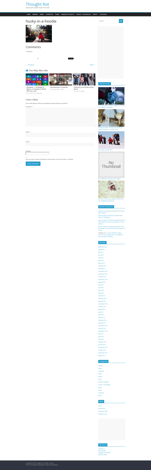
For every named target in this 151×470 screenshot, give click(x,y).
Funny (57, 14)
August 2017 (101, 249)
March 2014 (101, 317)
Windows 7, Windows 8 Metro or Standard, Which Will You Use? (36, 89)
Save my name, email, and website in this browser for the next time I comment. (49, 159)
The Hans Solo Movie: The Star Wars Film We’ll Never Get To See (111, 228)
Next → (93, 65)
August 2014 (101, 309)
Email (28, 142)
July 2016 (100, 285)
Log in (100, 406)
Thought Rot (37, 4)
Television (103, 14)
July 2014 (100, 312)
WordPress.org (102, 414)
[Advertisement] (110, 52)
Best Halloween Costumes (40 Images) (109, 179)
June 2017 (101, 255)
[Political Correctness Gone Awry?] (84, 74)
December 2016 (102, 271)
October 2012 (102, 350)
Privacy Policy (102, 451)
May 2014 (101, 315)
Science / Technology (83, 14)
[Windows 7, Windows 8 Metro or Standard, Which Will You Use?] (37, 74)
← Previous (30, 65)
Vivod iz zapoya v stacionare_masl (107, 220)
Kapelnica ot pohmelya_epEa (106, 211)
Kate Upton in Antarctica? (105, 150)
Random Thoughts (67, 14)
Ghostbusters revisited (59, 87)
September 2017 (103, 247)
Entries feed (101, 408)
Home (28, 14)
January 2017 (102, 268)
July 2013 (100, 334)
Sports (95, 14)
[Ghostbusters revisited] (60, 74)
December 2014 (102, 304)
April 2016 (101, 293)
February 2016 (102, 298)
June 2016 (101, 287)
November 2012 (102, 347)
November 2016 (102, 274)
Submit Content (102, 454)
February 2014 (102, 320)
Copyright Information (104, 452)
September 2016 (103, 279)
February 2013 (102, 342)
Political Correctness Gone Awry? (84, 88)
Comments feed (102, 411)
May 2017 (101, 258)
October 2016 (102, 277)
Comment (29, 107)
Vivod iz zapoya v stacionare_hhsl (107, 215)
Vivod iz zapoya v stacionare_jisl (107, 226)
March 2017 (101, 263)
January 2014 (102, 323)
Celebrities (49, 14)
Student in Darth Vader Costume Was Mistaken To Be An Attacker (111, 222)
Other (99, 379)
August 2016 (101, 282)
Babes (42, 14)
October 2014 (102, 306)
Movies (100, 376)
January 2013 (102, 344)
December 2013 (102, 325)
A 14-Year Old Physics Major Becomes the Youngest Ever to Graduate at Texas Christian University (110, 234)
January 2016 (102, 301)
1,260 (40, 93)
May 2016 (101, 290)
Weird (99, 395)
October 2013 (102, 328)
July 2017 (100, 252)
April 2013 (101, 339)
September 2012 (103, 353)
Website (28, 151)
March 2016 (101, 296)
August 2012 (101, 355)
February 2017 (102, 266)
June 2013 (101, 336)
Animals (35, 14)
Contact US (101, 449)
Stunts (100, 390)
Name (28, 132)
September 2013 (103, 331)
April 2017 (101, 260)
